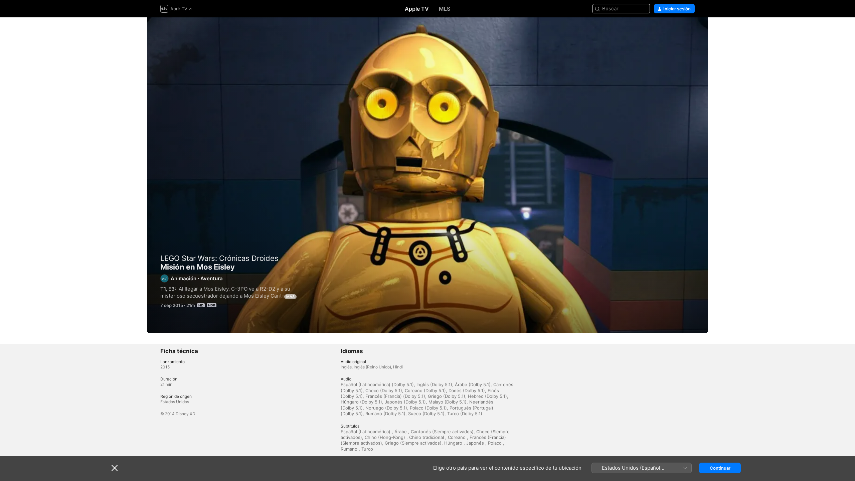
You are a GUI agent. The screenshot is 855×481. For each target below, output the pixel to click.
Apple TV (417, 8)
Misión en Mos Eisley (427, 175)
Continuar (720, 468)
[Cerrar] (115, 468)
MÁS (290, 296)
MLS (444, 8)
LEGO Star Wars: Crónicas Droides (219, 258)
